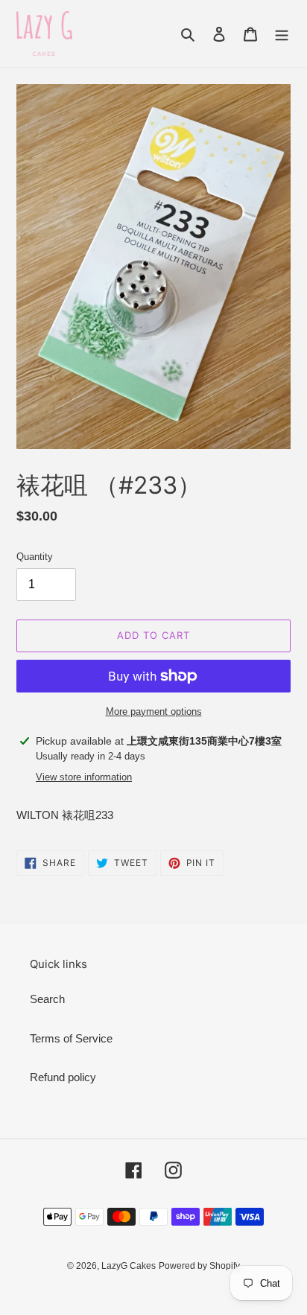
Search (47, 999)
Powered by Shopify (199, 1266)
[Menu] (281, 34)
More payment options (154, 711)
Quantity (34, 556)
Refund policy (63, 1077)
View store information (84, 777)
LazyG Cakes (128, 1266)
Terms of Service (71, 1038)
